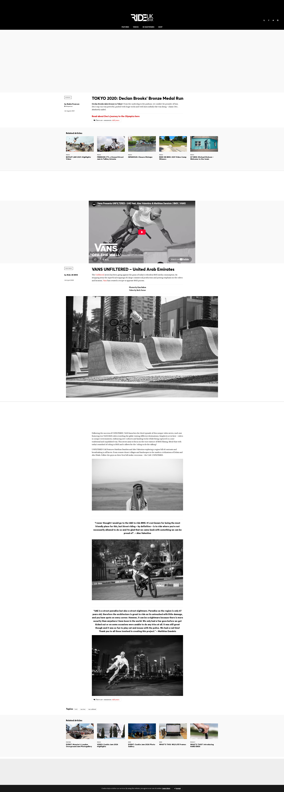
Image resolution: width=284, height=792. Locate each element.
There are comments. (107, 120)
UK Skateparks (148, 27)
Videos (136, 27)
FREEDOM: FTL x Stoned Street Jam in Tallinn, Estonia (111, 151)
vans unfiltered (92, 709)
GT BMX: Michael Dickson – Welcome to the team (204, 151)
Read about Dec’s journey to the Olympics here (116, 116)
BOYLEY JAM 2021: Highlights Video (80, 151)
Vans (105, 280)
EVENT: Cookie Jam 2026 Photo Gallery (142, 738)
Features (125, 27)
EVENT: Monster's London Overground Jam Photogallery (80, 738)
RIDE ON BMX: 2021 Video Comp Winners (173, 151)
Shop (160, 27)
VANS (75, 709)
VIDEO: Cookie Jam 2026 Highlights (111, 738)
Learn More (166, 788)
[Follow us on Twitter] (273, 20)
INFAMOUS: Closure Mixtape (142, 151)
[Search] (264, 20)
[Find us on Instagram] (277, 20)
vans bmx (82, 709)
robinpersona (68, 106)
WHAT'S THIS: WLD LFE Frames (173, 738)
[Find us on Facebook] (268, 20)
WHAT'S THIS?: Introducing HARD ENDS (204, 738)
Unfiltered (100, 275)
